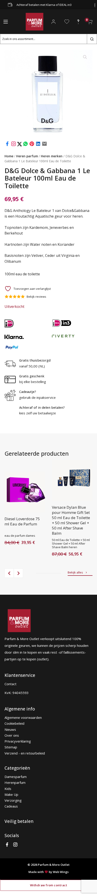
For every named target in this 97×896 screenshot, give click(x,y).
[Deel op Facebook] (7, 145)
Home (9, 156)
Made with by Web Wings (48, 872)
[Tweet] (20, 145)
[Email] (44, 145)
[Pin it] (32, 145)
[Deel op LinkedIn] (38, 145)
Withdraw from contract (48, 885)
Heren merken (51, 156)
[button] (85, 57)
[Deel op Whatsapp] (25, 145)
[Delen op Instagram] (14, 145)
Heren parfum (27, 156)
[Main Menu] (5, 21)
